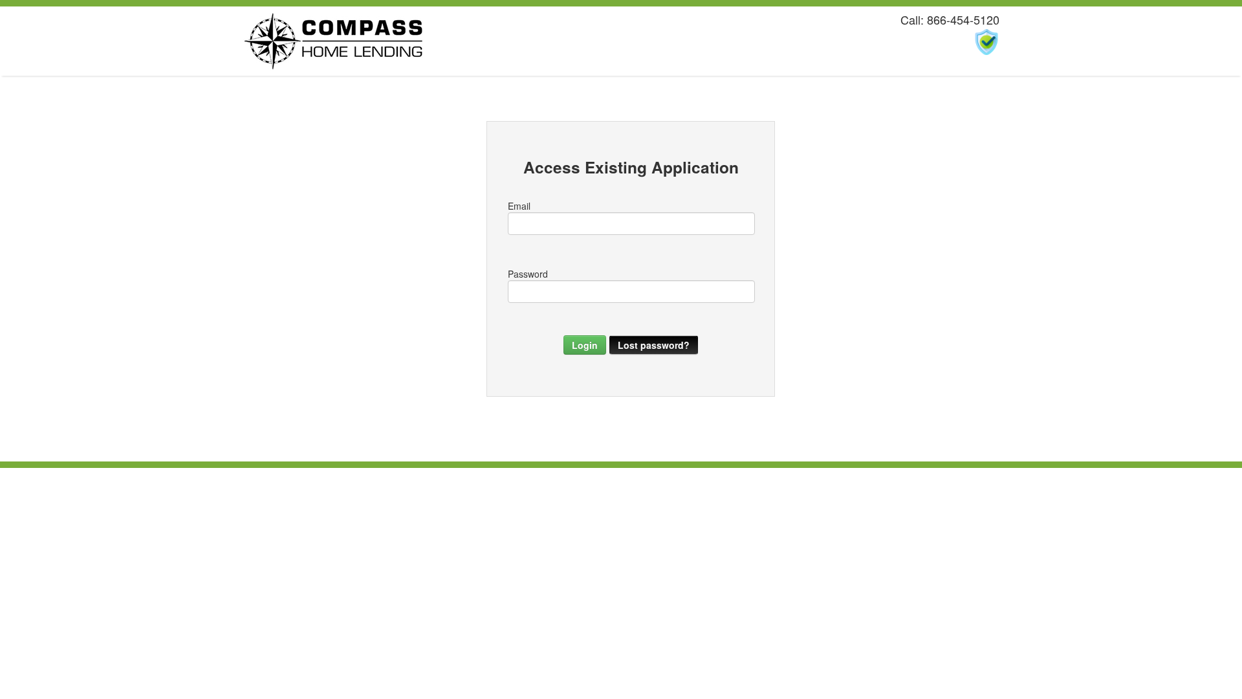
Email (519, 205)
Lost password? (654, 344)
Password (528, 273)
